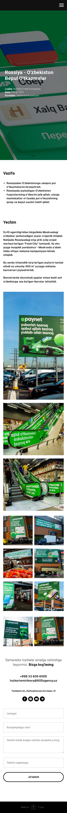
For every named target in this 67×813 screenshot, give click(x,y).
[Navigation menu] (61, 5)
